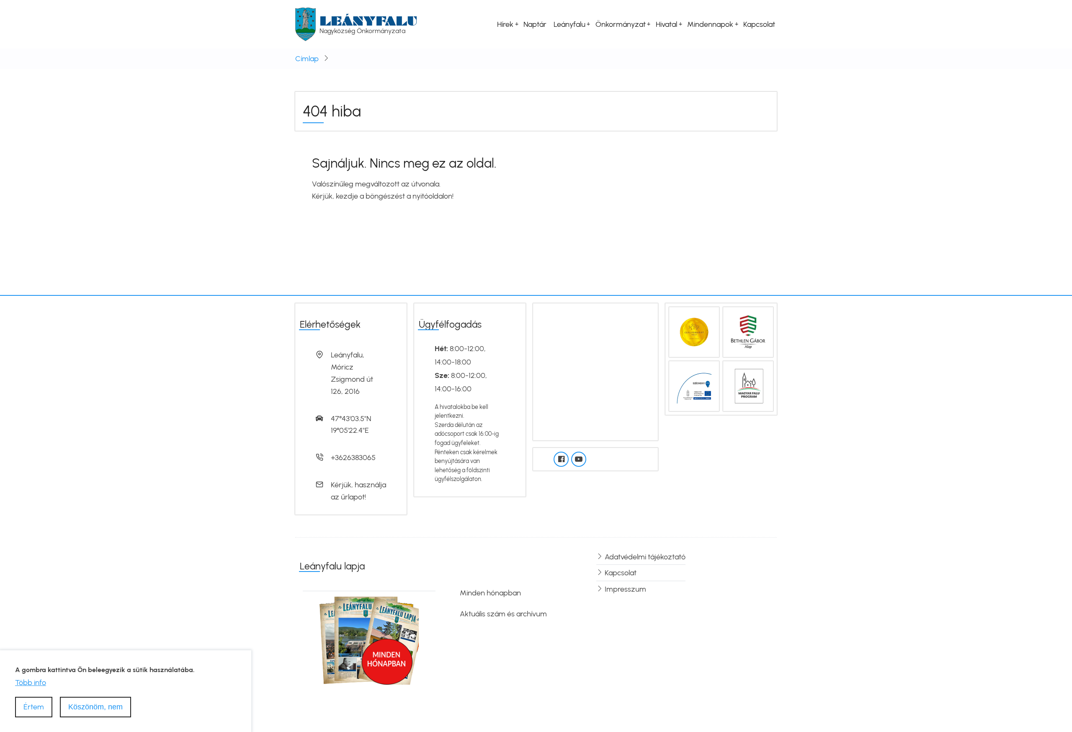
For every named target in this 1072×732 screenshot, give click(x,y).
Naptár (534, 24)
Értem (33, 706)
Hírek (505, 24)
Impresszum (625, 589)
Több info (30, 682)
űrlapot (353, 497)
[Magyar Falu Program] (748, 385)
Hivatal (666, 24)
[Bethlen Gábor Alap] (748, 331)
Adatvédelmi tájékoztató (645, 556)
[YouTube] (578, 459)
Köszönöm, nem (95, 706)
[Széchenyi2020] (694, 385)
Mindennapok (710, 24)
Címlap (307, 58)
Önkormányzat (620, 24)
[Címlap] (305, 23)
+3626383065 (353, 457)
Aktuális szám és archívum (503, 613)
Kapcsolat (759, 24)
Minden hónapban (490, 592)
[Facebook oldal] (561, 459)
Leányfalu (368, 21)
